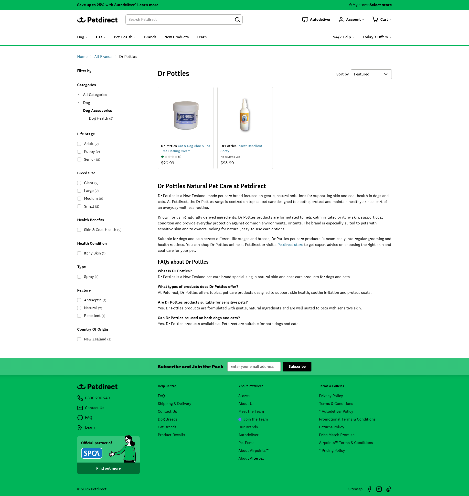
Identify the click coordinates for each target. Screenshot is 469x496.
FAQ (161, 395)
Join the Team (255, 419)
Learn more (148, 4)
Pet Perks (246, 442)
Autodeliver (248, 434)
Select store (381, 4)
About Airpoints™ (253, 450)
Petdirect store (290, 244)
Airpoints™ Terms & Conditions (346, 442)
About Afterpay (251, 458)
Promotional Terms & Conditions (347, 419)
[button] (316, 19)
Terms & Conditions (336, 403)
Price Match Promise (336, 434)
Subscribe (297, 366)
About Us (246, 403)
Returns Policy (331, 427)
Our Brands (248, 427)
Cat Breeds (167, 427)
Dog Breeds (168, 419)
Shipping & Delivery (174, 403)
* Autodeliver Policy (336, 411)
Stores (244, 395)
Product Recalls (171, 434)
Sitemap (355, 489)
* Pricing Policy (332, 450)
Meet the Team (251, 411)
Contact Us (167, 411)
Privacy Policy (331, 395)
